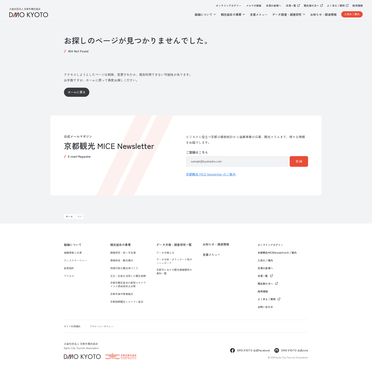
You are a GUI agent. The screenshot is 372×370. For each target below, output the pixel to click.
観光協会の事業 (120, 245)
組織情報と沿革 (73, 252)
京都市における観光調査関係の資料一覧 (174, 271)
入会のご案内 (352, 14)
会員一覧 (291, 5)
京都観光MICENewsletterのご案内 (277, 252)
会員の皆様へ (273, 5)
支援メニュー (259, 14)
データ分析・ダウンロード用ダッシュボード (174, 261)
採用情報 (357, 5)
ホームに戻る (76, 92)
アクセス (69, 276)
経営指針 (69, 268)
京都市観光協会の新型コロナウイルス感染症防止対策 (128, 284)
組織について (73, 245)
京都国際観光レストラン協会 (126, 301)
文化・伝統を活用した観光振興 (128, 276)
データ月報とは (165, 252)
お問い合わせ (265, 307)
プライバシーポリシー (101, 326)
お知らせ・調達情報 (323, 14)
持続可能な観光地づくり (124, 268)
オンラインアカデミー (228, 5)
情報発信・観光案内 (121, 260)
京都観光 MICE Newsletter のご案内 (211, 174)
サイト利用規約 (72, 326)
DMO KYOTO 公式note (294, 350)
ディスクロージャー (75, 260)
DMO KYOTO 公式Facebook (253, 350)
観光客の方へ (311, 5)
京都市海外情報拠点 (121, 294)
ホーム (69, 216)
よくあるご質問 (336, 5)
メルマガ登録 (253, 5)
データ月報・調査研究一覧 (174, 245)
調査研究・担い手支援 (123, 252)
